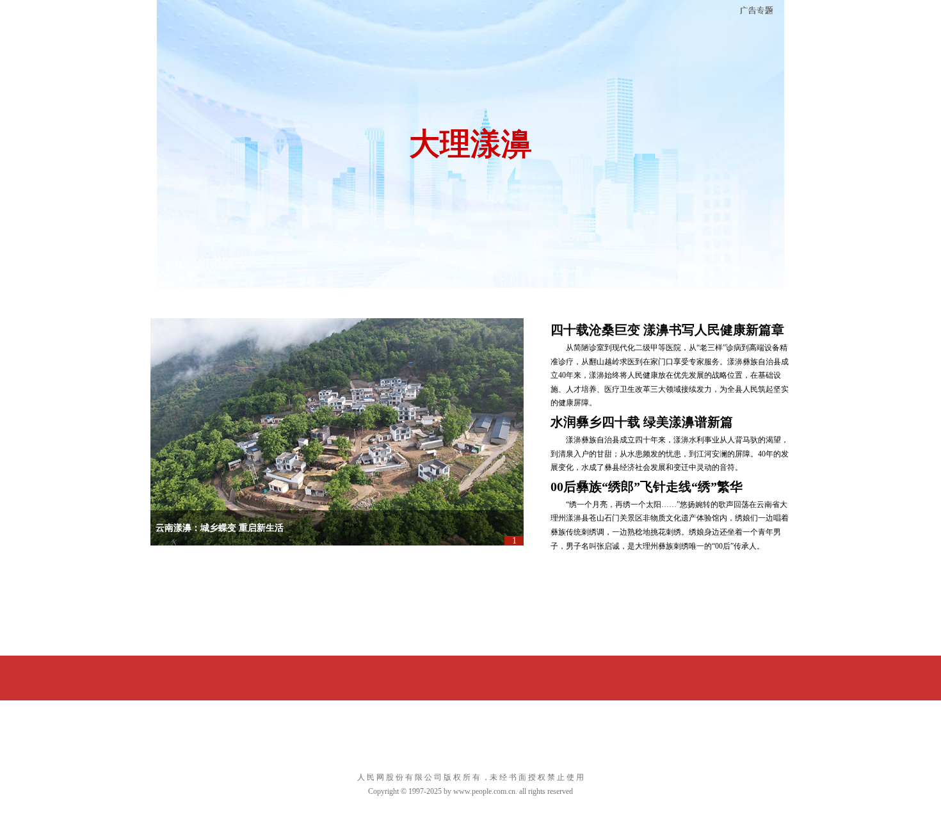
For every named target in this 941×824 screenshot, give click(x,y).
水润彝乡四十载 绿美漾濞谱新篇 (642, 422)
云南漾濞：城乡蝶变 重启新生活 (220, 528)
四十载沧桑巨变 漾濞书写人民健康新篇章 (667, 330)
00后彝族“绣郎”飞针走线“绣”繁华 (647, 487)
